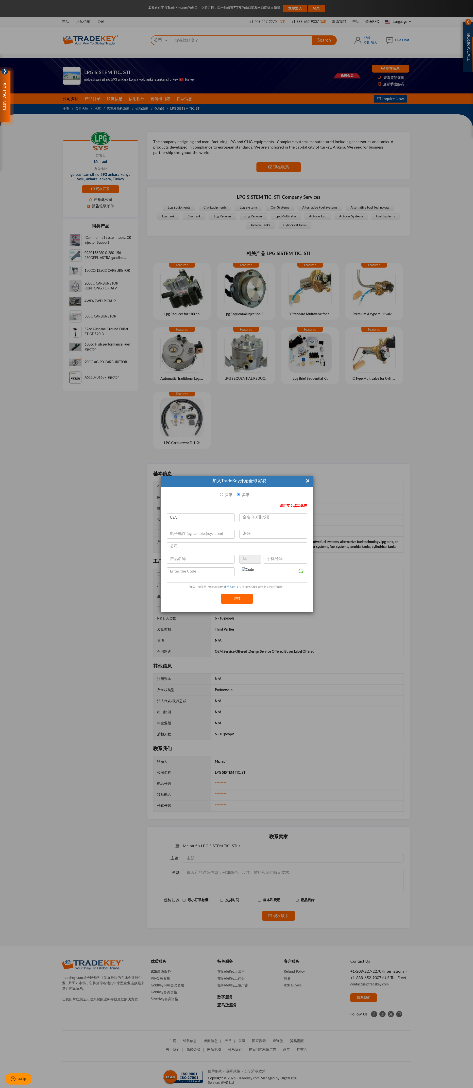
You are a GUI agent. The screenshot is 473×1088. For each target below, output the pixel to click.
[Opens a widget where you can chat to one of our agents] (18, 1079)
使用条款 (229, 587)
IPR (239, 587)
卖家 (245, 495)
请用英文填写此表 (293, 506)
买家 (228, 495)
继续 (237, 599)
